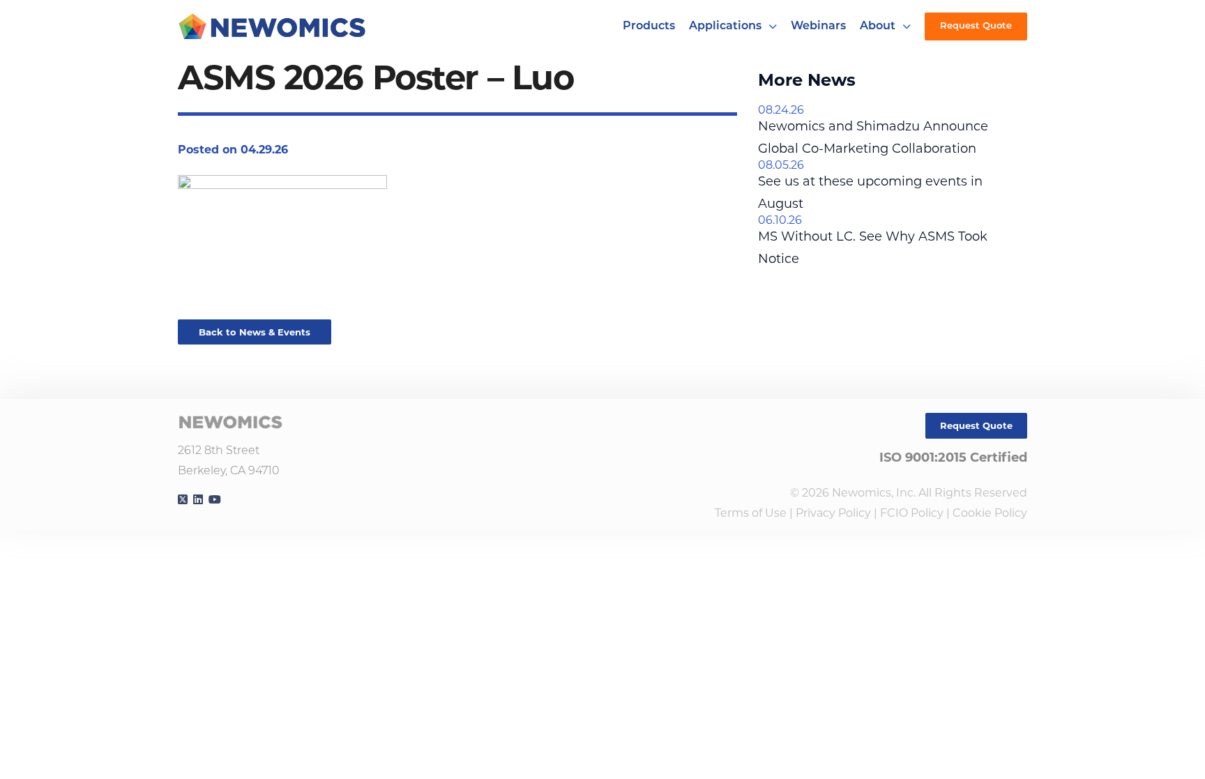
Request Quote (976, 26)
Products (649, 26)
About (877, 26)
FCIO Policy (911, 513)
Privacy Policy (833, 513)
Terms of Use (751, 513)
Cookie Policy (990, 513)
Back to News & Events (254, 332)
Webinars (818, 26)
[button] (772, 26)
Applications (725, 26)
